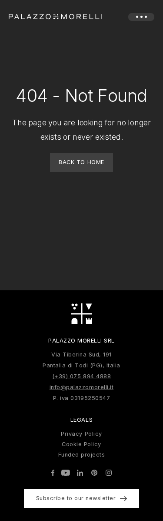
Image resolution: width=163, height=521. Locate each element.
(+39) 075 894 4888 (81, 376)
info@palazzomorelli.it (81, 387)
